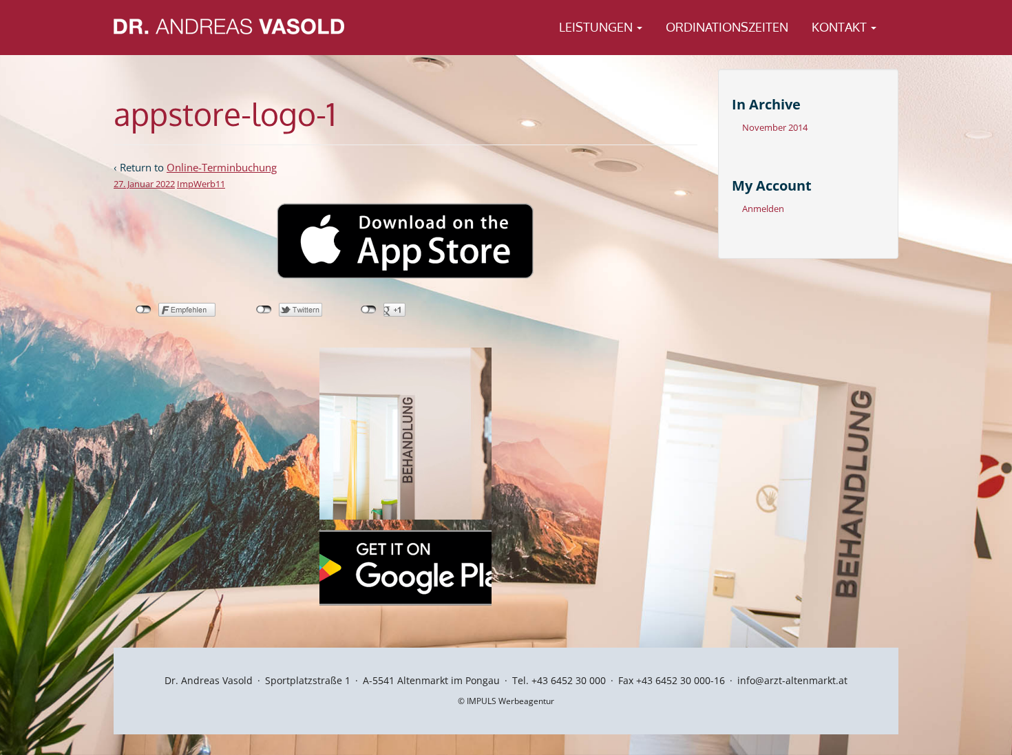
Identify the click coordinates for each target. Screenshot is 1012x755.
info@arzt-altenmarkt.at (792, 680)
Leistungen (597, 26)
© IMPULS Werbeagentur (506, 701)
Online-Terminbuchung (222, 167)
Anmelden (763, 208)
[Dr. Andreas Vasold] (229, 25)
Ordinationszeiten (727, 26)
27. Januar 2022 (144, 184)
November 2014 (775, 127)
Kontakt (840, 26)
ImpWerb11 (201, 184)
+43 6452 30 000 (568, 680)
